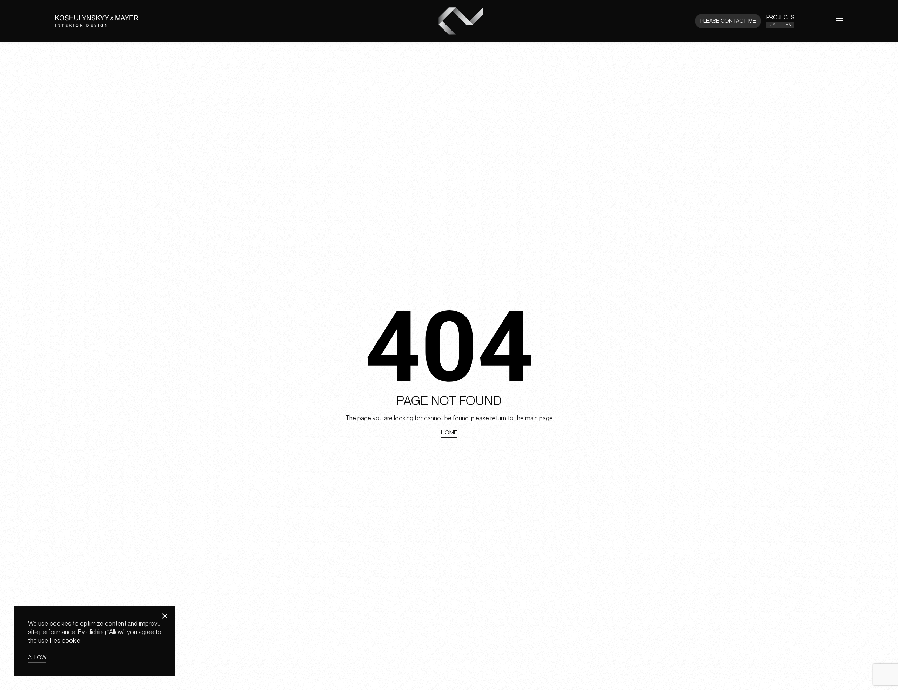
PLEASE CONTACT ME (728, 21)
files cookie (64, 640)
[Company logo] (193, 21)
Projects (780, 17)
